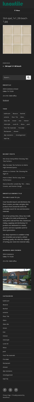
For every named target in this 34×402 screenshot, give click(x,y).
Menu (18, 10)
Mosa (22, 124)
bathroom (7, 113)
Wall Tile (6, 138)
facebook (6, 100)
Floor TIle (15, 117)
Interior (26, 121)
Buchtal (22, 113)
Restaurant (7, 131)
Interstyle (7, 124)
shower (16, 131)
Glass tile (7, 121)
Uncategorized (20, 135)
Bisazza (15, 113)
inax (20, 121)
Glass (22, 117)
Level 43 (15, 124)
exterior (6, 117)
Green (14, 121)
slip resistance (8, 135)
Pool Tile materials (10, 128)
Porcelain (21, 128)
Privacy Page (7, 395)
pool (28, 124)
